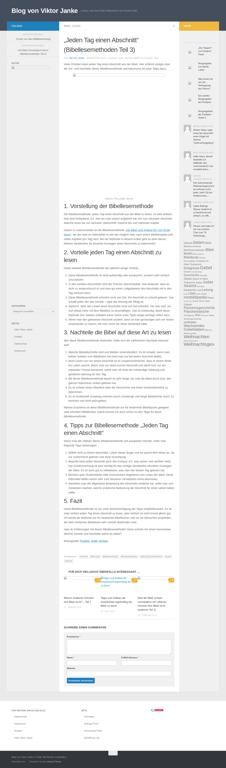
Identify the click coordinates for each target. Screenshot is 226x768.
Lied (191, 293)
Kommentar (73, 636)
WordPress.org (91, 737)
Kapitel (168, 556)
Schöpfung (189, 315)
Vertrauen (204, 315)
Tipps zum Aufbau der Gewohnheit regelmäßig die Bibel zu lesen (116, 602)
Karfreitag (200, 286)
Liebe (186, 294)
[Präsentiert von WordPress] (27, 762)
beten (198, 242)
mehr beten (201, 294)
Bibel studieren (198, 254)
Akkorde (188, 243)
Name (70, 657)
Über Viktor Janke (23, 329)
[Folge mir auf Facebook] (38, 26)
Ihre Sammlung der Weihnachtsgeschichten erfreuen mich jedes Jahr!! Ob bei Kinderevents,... (203, 189)
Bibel (208, 242)
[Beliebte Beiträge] (187, 39)
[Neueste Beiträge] (195, 39)
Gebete (187, 272)
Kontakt (18, 336)
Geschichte (191, 275)
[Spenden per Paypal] (48, 26)
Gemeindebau (197, 272)
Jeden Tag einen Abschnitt (151, 556)
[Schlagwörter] (210, 39)
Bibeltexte (191, 257)
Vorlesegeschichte (192, 319)
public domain (99, 541)
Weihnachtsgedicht (191, 341)
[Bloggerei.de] (157, 710)
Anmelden (89, 716)
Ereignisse (191, 268)
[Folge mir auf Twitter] (43, 26)
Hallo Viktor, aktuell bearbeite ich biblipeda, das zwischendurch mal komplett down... (203, 163)
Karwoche (190, 289)
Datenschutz (20, 343)
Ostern (188, 304)
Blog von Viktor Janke (45, 10)
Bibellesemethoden (129, 556)
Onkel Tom (188, 301)
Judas (199, 282)
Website (71, 668)
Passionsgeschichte (200, 308)
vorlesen (190, 322)
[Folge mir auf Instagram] (53, 26)
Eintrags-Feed (91, 723)
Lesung (207, 290)
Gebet (206, 267)
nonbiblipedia (195, 297)
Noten (210, 297)
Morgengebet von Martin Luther (204, 66)
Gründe (203, 275)
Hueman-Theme (54, 761)
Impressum (20, 350)
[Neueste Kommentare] (203, 39)
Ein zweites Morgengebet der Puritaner (204, 98)
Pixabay (84, 541)
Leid (199, 290)
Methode (68, 561)
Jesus (188, 278)
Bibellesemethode (110, 556)
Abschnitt (84, 556)
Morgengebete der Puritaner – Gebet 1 (205, 114)
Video (211, 315)
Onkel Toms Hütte (201, 301)
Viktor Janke (76, 58)
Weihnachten (196, 336)
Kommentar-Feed (93, 730)
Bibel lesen (72, 26)
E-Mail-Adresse (130, 657)
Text (197, 315)
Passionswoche (196, 311)
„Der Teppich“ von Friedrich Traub (205, 51)
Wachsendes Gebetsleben (194, 327)
